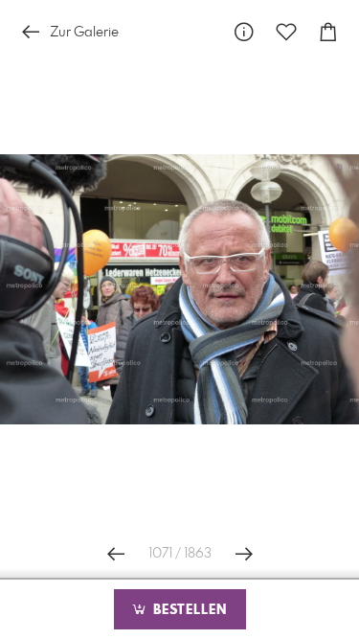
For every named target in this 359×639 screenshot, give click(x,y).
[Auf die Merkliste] (286, 32)
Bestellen (187, 610)
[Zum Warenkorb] (328, 32)
